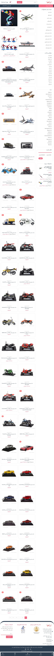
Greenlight (48, 103)
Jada (49, 110)
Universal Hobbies (47, 135)
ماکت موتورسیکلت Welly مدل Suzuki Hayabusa (27, 358)
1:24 (51, 62)
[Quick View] (28, 26)
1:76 (51, 82)
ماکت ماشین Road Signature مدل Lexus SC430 (27, 484)
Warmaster (48, 139)
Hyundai (49, 106)
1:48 (51, 77)
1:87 (51, 84)
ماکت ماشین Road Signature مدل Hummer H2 (26, 510)
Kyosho (49, 115)
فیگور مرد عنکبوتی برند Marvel (9, 54)
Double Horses (48, 99)
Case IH (49, 96)
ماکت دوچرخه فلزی (49, 30)
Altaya (49, 92)
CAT (49, 97)
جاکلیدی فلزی (50, 21)
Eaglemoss (48, 101)
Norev (49, 126)
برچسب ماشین (49, 18)
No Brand (48, 124)
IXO (49, 108)
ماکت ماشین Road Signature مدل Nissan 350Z (9, 559)
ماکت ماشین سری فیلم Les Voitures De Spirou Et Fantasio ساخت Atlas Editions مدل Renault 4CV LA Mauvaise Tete (9, 81)
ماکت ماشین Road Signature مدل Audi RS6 (9, 510)
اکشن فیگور (50, 15)
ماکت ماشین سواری (48, 39)
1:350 (51, 72)
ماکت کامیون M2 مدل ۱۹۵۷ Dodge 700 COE (9, 232)
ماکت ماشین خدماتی (48, 33)
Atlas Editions (48, 94)
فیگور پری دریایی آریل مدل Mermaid (9, 28)
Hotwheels (48, 105)
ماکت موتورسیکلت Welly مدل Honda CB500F (27, 282)
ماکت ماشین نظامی (49, 45)
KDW (49, 114)
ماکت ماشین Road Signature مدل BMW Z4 (9, 534)
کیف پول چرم (49, 27)
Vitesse (49, 137)
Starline (49, 132)
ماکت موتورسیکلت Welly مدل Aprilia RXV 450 (27, 258)
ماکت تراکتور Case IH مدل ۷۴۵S (27, 182)
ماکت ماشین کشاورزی (48, 42)
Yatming (49, 143)
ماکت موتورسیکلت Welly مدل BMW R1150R (27, 434)
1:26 (51, 66)
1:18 (51, 59)
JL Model (48, 112)
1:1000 (50, 57)
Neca (49, 123)
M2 (49, 117)
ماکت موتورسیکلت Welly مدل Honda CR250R (9, 258)
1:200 (51, 61)
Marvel (49, 144)
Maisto (49, 119)
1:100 (51, 55)
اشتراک (9, 636)
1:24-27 (50, 64)
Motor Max (48, 121)
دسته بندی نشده (49, 24)
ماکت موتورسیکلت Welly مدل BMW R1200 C (9, 332)
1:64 (51, 79)
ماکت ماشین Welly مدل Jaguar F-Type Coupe (9, 207)
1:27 (51, 68)
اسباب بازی (50, 12)
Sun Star (49, 133)
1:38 (51, 73)
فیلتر (40, 158)
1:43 (51, 75)
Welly (49, 141)
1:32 (51, 70)
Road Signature (47, 128)
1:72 (51, 81)
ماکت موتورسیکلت (49, 47)
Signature (48, 130)
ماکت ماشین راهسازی (48, 36)
